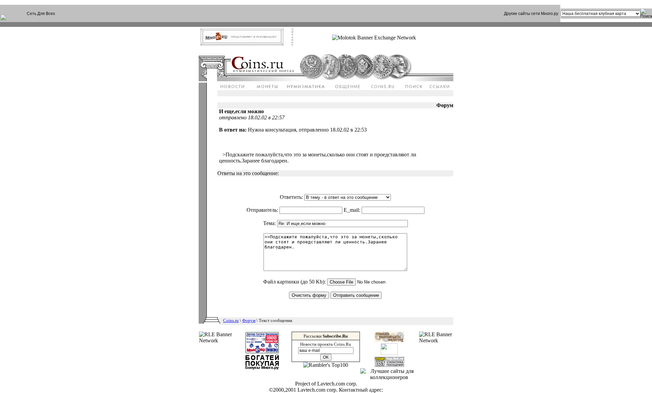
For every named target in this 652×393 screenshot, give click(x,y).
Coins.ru (231, 320)
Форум (248, 320)
